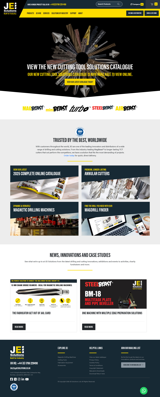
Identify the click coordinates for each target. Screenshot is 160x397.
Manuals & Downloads (96, 371)
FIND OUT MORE (80, 82)
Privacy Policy (94, 360)
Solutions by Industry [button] (60, 13)
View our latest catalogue (97, 357)
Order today (69, 155)
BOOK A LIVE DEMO (152, 13)
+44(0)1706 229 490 (58, 4)
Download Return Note (97, 373)
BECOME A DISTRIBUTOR (134, 13)
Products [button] (30, 13)
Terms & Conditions (96, 365)
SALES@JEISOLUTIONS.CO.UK (20, 368)
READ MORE (19, 326)
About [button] (80, 13)
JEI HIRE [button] (38, 13)
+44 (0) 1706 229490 (27, 362)
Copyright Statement (96, 368)
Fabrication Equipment (65, 362)
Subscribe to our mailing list (132, 364)
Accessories (62, 365)
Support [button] (73, 13)
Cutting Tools (62, 360)
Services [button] (46, 13)
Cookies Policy (94, 362)
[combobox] (109, 4)
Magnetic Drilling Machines (67, 357)
